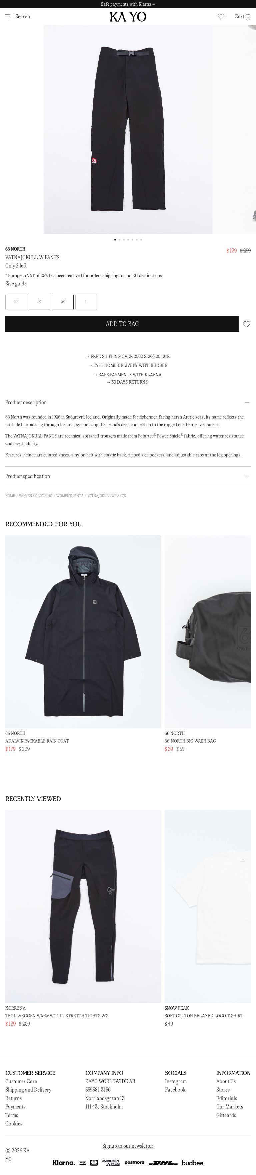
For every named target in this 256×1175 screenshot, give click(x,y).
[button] (243, 16)
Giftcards (226, 1115)
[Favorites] (221, 16)
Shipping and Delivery (28, 1090)
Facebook (175, 1090)
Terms (11, 1115)
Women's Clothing (35, 495)
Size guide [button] (16, 283)
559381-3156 (98, 1090)
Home (10, 495)
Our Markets (229, 1106)
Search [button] (22, 16)
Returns (13, 1098)
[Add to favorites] (247, 324)
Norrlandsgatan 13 (105, 1098)
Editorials (226, 1098)
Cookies (13, 1123)
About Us (226, 1081)
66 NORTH (15, 249)
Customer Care (21, 1081)
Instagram (176, 1081)
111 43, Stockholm (104, 1106)
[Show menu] (9, 16)
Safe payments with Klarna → (128, 4)
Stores (223, 1090)
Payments (15, 1106)
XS (16, 302)
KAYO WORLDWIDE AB (110, 1081)
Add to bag (122, 324)
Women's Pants (69, 495)
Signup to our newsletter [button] (127, 1146)
